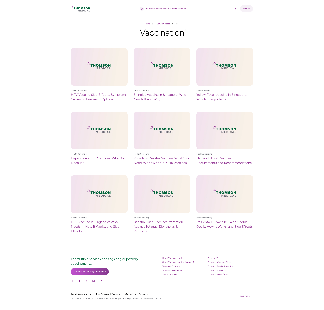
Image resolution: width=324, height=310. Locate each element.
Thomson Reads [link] (162, 24)
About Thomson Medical (173, 258)
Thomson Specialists (217, 270)
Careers (211, 258)
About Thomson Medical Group (176, 262)
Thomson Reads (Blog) (218, 274)
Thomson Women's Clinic (219, 262)
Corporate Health (170, 274)
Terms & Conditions (79, 294)
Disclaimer (116, 294)
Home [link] (147, 24)
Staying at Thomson (171, 266)
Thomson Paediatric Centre (220, 266)
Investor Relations (129, 294)
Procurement (144, 294)
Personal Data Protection (99, 294)
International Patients (172, 270)
